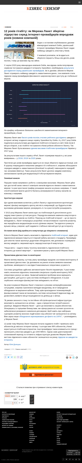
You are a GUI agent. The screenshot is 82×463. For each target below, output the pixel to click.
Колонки (31, 440)
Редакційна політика (8, 423)
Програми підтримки (62, 419)
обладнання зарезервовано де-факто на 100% (40, 316)
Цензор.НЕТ (32, 412)
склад (58, 438)
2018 (20, 158)
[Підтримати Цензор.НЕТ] (41, 375)
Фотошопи (32, 423)
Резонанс (32, 417)
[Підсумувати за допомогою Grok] (77, 357)
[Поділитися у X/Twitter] (8, 357)
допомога (59, 430)
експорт (59, 425)
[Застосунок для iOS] (76, 459)
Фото (30, 419)
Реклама (4, 417)
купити (13, 396)
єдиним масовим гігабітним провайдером (48, 148)
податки (59, 434)
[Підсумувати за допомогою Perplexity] (73, 357)
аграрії (59, 432)
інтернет (9, 349)
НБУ (58, 429)
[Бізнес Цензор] (43, 9)
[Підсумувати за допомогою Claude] (70, 357)
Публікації (32, 438)
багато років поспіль (31, 138)
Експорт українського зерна (65, 421)
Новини (8, 27)
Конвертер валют (12, 393)
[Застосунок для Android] (73, 459)
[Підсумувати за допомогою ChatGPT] (67, 357)
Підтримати (5, 416)
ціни (58, 436)
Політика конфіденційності (10, 421)
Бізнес (31, 430)
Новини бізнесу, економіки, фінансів (12, 427)
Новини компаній (23, 349)
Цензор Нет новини (7, 425)
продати (7, 396)
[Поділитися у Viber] (18, 357)
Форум (31, 427)
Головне (31, 434)
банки (58, 412)
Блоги (31, 425)
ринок (58, 442)
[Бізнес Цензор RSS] (79, 459)
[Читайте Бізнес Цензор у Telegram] (69, 459)
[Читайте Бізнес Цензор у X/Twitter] (66, 459)
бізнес (58, 427)
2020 (33, 158)
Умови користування (8, 419)
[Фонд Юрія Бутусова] (41, 367)
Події (30, 416)
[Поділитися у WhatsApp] (15, 357)
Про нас (4, 412)
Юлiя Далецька (15, 344)
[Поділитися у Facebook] (5, 357)
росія (58, 440)
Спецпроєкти (33, 436)
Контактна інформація (8, 414)
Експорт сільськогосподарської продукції (66, 415)
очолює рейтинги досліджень (53, 138)
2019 (26, 158)
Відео (30, 421)
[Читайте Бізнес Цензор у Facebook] (63, 459)
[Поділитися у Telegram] (11, 357)
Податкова (60, 417)
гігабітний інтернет (60, 235)
